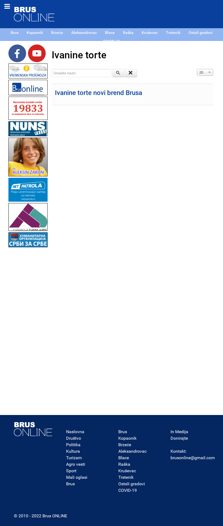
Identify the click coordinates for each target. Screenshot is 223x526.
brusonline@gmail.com (193, 457)
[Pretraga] (119, 73)
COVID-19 (127, 490)
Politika (73, 444)
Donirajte (179, 438)
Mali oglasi (76, 477)
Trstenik (126, 477)
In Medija (179, 431)
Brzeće (124, 444)
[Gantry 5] (33, 429)
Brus (70, 483)
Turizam (74, 457)
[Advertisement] (28, 330)
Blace (123, 457)
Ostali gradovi (131, 483)
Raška (124, 464)
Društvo (73, 438)
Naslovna (75, 431)
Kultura (73, 451)
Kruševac (127, 470)
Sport (71, 470)
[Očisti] (131, 73)
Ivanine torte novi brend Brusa (98, 93)
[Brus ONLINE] (34, 13)
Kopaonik (127, 438)
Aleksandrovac (132, 451)
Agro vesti (75, 464)
